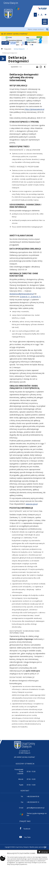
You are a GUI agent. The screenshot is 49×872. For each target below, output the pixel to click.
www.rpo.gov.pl (32, 504)
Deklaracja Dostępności (9, 53)
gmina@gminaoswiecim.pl (35, 808)
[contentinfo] (24, 795)
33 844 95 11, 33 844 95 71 (30, 297)
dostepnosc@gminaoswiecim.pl (22, 294)
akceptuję (44, 852)
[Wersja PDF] (40, 67)
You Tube (27, 837)
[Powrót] (45, 66)
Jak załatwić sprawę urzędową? (15, 34)
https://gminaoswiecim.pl (34, 109)
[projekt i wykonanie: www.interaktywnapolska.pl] (45, 847)
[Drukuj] (37, 67)
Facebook (27, 829)
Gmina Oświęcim (19, 49)
